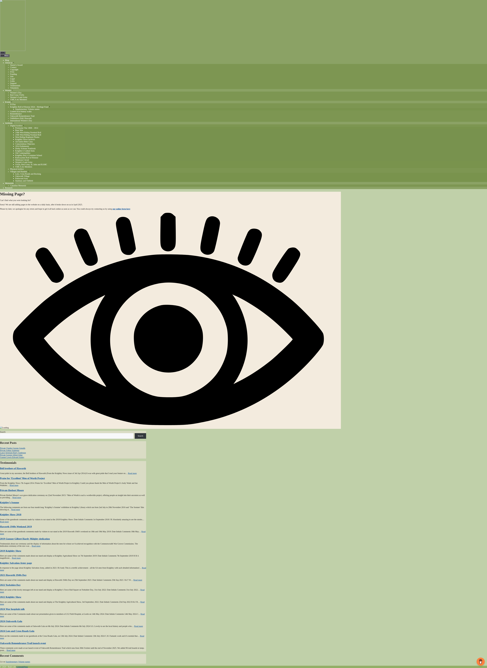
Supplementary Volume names (27, 109)
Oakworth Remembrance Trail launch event (23, 643)
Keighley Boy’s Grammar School (28, 155)
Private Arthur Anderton (9, 450)
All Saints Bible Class (24, 142)
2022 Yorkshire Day (10, 585)
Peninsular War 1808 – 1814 (26, 128)
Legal (12, 79)
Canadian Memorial (18, 185)
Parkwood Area (21, 178)
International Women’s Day (21, 121)
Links (12, 81)
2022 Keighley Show (10, 597)
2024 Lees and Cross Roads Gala (17, 631)
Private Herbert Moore (12, 490)
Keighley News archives (25, 139)
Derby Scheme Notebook (25, 148)
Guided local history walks (21, 111)
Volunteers (14, 88)
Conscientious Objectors (25, 144)
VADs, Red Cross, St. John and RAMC (31, 164)
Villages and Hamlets (18, 172)
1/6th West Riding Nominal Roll (28, 132)
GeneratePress (22, 667)
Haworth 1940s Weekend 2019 (16, 526)
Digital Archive (16, 126)
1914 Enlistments (22, 146)
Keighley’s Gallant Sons (25, 151)
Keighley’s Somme (9, 502)
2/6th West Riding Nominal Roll (28, 135)
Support (13, 83)
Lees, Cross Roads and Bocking (28, 174)
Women (8, 90)
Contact (13, 67)
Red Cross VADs (17, 95)
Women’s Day (16, 93)
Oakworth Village (22, 176)
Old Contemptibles (22, 153)
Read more (132, 473)
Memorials (9, 183)
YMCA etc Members (18, 99)
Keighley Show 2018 (10, 514)
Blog (7, 60)
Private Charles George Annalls (12, 448)
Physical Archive (17, 169)
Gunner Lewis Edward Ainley (12, 457)
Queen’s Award (16, 65)
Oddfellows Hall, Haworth (21, 118)
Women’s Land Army (18, 97)
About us (8, 63)
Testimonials (15, 85)
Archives (8, 123)
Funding (13, 74)
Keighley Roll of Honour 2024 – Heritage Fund (29, 107)
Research (8, 188)
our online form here (121, 209)
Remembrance (16, 114)
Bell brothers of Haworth (13, 468)
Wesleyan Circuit (22, 160)
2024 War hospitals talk (12, 609)
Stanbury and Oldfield (24, 181)
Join (11, 76)
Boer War (19, 130)
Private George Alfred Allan (11, 455)
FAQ (12, 72)
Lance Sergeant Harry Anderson (13, 453)
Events (8, 102)
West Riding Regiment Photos (27, 137)
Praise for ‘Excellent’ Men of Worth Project (22, 478)
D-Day (13, 104)
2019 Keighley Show (10, 550)
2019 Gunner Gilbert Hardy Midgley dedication (25, 538)
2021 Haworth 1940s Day (13, 575)
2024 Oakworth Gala (11, 621)
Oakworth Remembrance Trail (22, 116)
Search (2, 432)
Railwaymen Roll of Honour (26, 158)
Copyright (14, 70)
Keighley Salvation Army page (16, 563)
